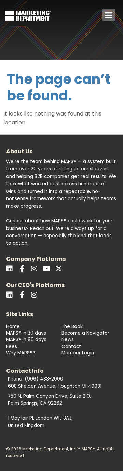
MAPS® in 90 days (26, 339)
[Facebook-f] (21, 268)
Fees (11, 346)
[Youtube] (46, 268)
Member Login (78, 353)
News (68, 339)
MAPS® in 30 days (26, 333)
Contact (71, 346)
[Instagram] (34, 294)
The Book (72, 326)
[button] (108, 15)
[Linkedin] (9, 268)
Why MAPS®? (20, 353)
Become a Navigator (85, 333)
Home (13, 326)
